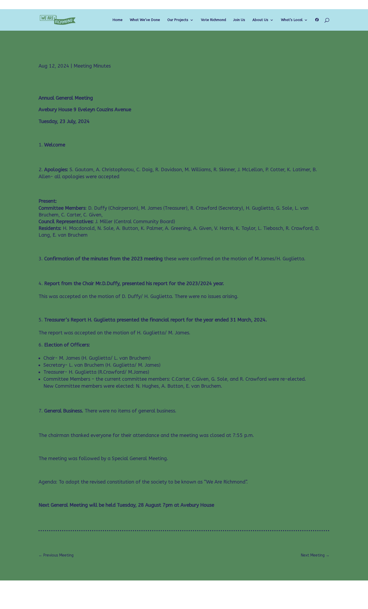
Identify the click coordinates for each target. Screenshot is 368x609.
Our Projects (177, 20)
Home (118, 20)
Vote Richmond (213, 20)
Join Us (239, 20)
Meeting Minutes (92, 66)
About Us (260, 20)
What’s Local (292, 20)
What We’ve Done (145, 20)
